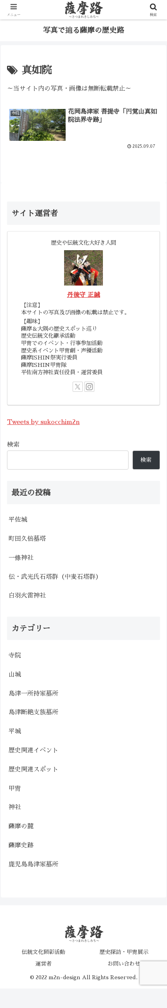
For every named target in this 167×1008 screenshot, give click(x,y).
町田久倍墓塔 (27, 539)
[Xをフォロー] (78, 387)
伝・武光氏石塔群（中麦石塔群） (55, 577)
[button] (151, 936)
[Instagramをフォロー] (89, 387)
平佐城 (18, 520)
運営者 (43, 963)
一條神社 (21, 558)
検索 (13, 445)
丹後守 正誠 (83, 295)
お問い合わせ (124, 963)
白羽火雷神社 (27, 596)
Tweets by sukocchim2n (43, 422)
